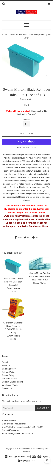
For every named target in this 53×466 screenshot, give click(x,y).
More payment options (26, 147)
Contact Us (7, 388)
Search (5, 362)
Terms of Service (9, 378)
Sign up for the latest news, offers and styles (21, 401)
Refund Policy (8, 375)
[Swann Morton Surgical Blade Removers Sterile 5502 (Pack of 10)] (40, 263)
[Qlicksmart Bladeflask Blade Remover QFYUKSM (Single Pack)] (13, 308)
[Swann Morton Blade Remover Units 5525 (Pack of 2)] (13, 266)
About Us (6, 365)
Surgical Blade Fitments (12, 381)
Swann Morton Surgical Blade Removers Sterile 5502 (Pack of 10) (39, 276)
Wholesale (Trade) (10, 384)
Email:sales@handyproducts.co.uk (17, 433)
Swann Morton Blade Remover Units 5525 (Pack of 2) (13, 281)
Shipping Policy (9, 368)
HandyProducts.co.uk (27, 448)
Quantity (27, 119)
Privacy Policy (8, 371)
